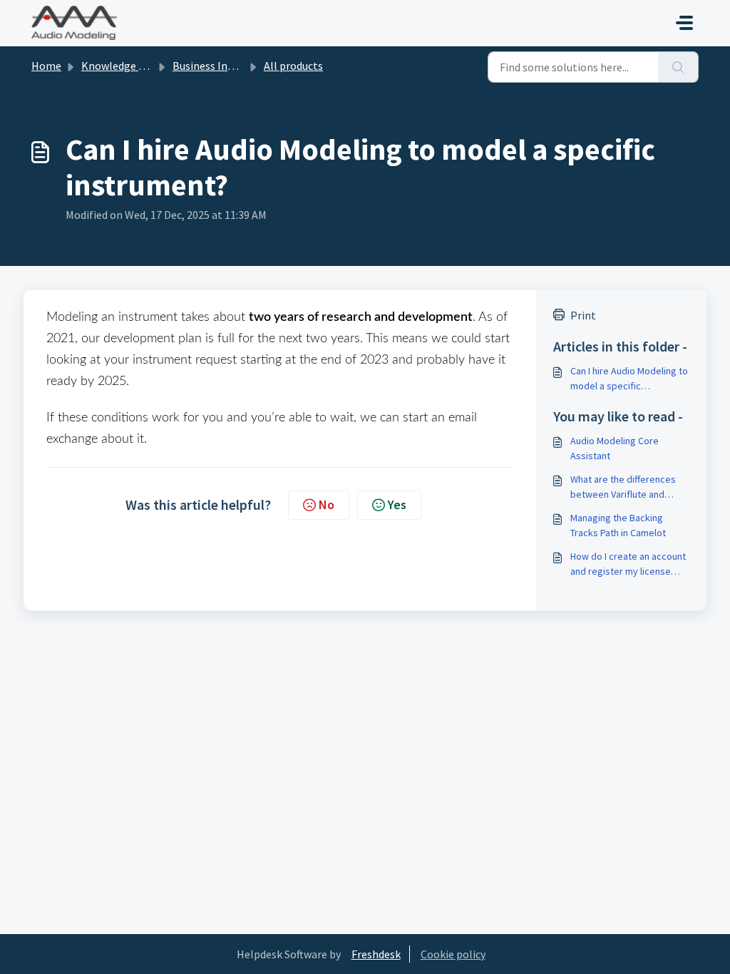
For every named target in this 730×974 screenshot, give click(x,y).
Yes (397, 504)
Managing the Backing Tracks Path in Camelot (618, 525)
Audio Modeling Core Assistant (614, 448)
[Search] (678, 67)
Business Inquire (212, 65)
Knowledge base (121, 65)
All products (293, 65)
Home (46, 65)
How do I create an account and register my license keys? (628, 564)
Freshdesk (376, 954)
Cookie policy (453, 954)
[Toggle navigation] (684, 23)
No (326, 504)
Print (583, 315)
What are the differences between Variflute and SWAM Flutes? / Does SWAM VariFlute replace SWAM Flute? (629, 487)
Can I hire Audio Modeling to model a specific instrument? (629, 379)
